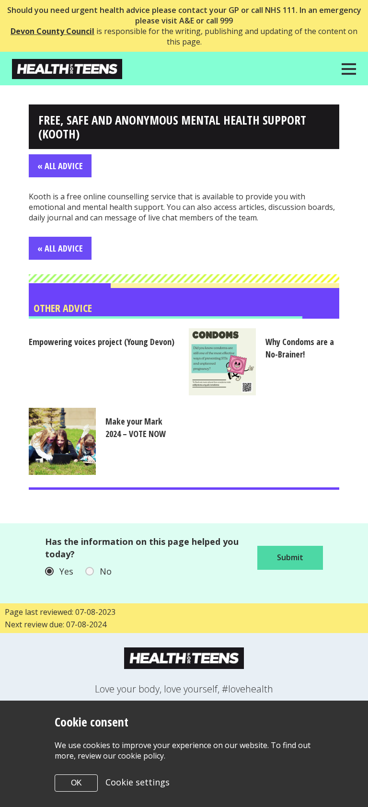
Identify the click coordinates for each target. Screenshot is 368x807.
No (106, 571)
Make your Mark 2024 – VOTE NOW (135, 427)
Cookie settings (137, 782)
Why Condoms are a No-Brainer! (299, 348)
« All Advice (60, 166)
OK (76, 783)
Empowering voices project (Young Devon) (101, 341)
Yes (66, 571)
